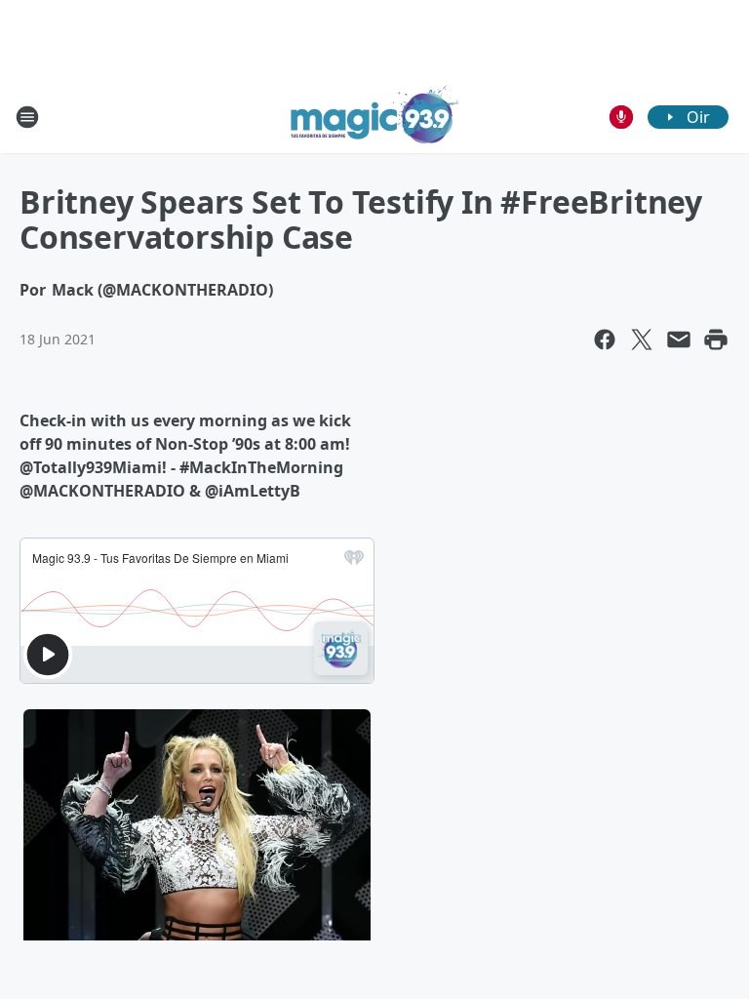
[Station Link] (375, 116)
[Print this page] (715, 339)
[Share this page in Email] (678, 339)
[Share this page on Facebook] (604, 339)
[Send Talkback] (621, 117)
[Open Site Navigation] (27, 117)
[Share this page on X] (641, 339)
